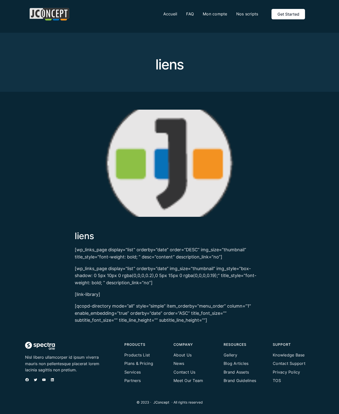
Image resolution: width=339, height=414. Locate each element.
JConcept (161, 402)
